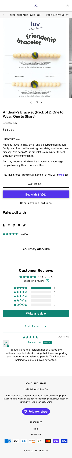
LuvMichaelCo (10, 123)
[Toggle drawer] (4, 6)
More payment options (36, 202)
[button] (24, 225)
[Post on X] (9, 225)
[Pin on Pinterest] (13, 225)
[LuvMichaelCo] (36, 6)
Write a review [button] (36, 313)
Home (36, 429)
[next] (41, 102)
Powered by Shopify (36, 450)
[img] (30, 337)
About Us (36, 434)
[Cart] (67, 5)
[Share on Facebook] (4, 225)
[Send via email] (19, 225)
